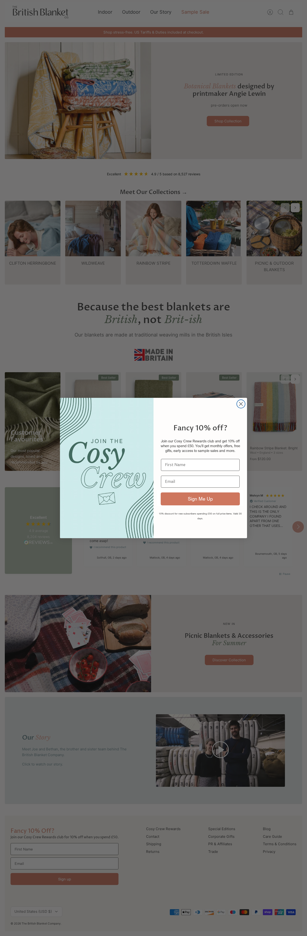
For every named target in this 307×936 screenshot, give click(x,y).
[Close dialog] (241, 404)
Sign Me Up (200, 499)
